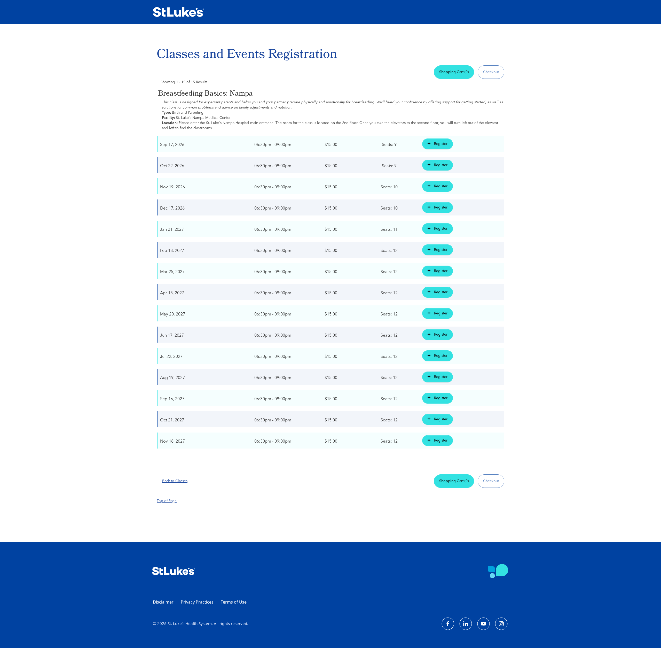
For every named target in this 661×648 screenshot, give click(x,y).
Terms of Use (234, 602)
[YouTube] (483, 623)
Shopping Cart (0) (454, 72)
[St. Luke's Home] (180, 12)
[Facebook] (448, 623)
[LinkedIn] (466, 623)
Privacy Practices (197, 602)
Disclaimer (163, 602)
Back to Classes (174, 481)
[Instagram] (501, 623)
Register (440, 144)
